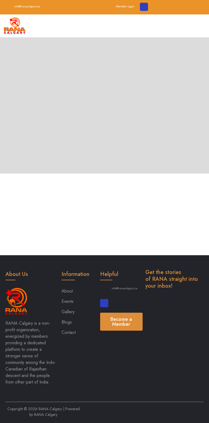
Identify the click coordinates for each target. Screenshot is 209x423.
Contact (69, 332)
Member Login (125, 6)
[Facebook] (144, 7)
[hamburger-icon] (199, 26)
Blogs (67, 322)
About (67, 291)
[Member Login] (110, 6)
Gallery (68, 312)
